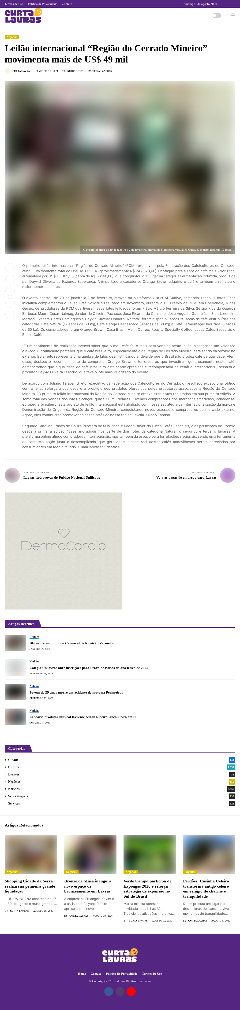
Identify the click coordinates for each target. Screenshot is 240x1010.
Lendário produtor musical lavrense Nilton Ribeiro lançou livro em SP (83, 717)
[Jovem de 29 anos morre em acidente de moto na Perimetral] (15, 692)
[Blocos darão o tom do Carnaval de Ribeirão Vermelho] (15, 643)
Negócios (12, 37)
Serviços (121, 803)
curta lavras (21, 71)
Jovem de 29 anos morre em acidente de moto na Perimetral (76, 692)
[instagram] (228, 3)
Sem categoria (121, 796)
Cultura (121, 767)
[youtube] (234, 4)
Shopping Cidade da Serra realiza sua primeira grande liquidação (30, 886)
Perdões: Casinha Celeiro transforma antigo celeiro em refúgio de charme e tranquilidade (206, 889)
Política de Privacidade (121, 973)
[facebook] (222, 3)
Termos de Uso (152, 973)
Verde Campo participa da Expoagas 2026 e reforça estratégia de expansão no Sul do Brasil (148, 889)
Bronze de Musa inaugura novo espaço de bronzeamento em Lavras (87, 886)
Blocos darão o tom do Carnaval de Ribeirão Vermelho (72, 643)
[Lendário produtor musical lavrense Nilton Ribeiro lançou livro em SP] (15, 717)
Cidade (121, 760)
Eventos (121, 774)
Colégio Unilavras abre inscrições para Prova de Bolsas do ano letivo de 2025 (89, 668)
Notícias (121, 789)
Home (82, 973)
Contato (96, 973)
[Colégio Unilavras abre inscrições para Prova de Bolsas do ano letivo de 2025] (15, 667)
